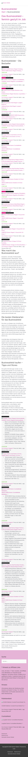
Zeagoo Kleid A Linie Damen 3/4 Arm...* (12, 136)
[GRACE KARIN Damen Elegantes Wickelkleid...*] (14, 193)
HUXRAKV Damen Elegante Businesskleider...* (13, 125)
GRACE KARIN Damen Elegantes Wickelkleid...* (13, 195)
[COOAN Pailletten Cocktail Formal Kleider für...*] (14, 702)
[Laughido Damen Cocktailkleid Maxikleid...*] (13, 719)
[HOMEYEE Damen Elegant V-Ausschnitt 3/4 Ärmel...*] (14, 229)
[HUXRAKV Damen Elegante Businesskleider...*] (13, 124)
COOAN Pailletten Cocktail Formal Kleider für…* (13, 705)
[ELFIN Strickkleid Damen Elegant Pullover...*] (13, 159)
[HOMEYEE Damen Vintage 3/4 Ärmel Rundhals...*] (14, 242)
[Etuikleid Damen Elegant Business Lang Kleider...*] (14, 91)
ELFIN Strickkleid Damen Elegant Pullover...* (13, 161)
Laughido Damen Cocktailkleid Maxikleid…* (12, 723)
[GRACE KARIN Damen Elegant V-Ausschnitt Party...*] (14, 215)
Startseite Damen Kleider (8, 737)
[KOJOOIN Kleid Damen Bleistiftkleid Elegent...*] (13, 204)
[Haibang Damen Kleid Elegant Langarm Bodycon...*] (14, 103)
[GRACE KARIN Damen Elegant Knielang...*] (12, 69)
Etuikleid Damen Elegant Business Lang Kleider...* (14, 93)
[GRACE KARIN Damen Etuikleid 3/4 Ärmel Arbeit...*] (14, 180)
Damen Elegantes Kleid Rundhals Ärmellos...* (13, 170)
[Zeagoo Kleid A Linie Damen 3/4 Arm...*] (12, 134)
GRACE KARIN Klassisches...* (9, 116)
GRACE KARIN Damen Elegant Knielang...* (12, 70)
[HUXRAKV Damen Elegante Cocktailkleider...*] (13, 79)
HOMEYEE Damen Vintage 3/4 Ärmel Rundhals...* (14, 244)
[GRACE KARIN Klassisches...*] (17, 115)
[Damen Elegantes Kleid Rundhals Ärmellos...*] (13, 168)
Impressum (4, 733)
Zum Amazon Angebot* (7, 74)
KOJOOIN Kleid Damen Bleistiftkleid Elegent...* (13, 205)
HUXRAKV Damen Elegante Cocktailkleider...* (13, 81)
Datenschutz (5, 735)
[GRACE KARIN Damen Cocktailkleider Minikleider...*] (14, 146)
